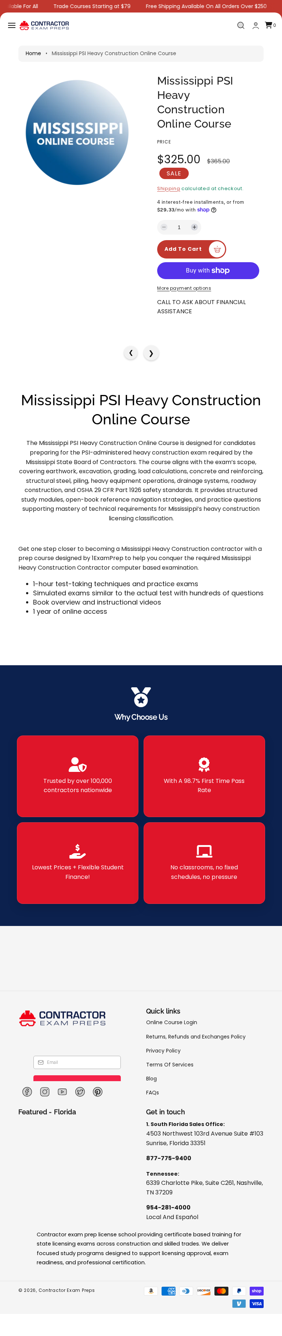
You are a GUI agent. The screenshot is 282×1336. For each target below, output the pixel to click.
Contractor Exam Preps (67, 1290)
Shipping (168, 188)
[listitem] (77, 776)
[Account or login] (255, 25)
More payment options (184, 288)
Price (164, 142)
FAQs (152, 1092)
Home (33, 53)
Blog (151, 1078)
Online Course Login (171, 1022)
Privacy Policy (163, 1050)
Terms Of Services (170, 1064)
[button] (11, 25)
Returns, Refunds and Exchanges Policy (196, 1036)
